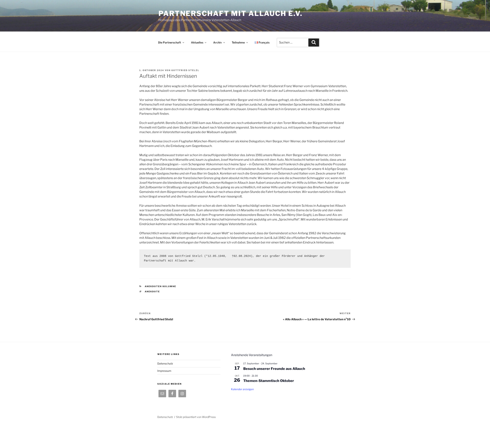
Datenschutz (165, 363)
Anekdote (152, 291)
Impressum (164, 370)
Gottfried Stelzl (185, 70)
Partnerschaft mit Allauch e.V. (230, 13)
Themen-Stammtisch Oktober (268, 381)
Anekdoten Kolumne (160, 286)
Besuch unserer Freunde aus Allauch (274, 369)
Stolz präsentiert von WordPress (196, 417)
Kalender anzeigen (242, 389)
